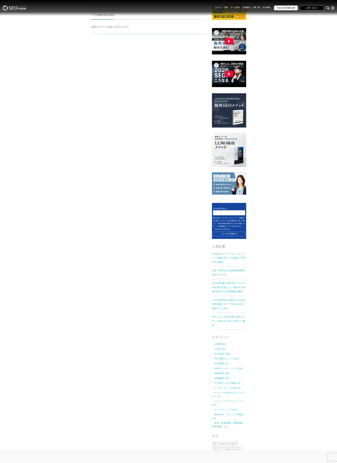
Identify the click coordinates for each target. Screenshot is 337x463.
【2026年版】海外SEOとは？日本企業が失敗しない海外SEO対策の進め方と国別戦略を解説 (229, 287)
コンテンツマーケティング (228, 401)
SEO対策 (219, 353)
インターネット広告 (225, 388)
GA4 (228, 449)
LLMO (217, 349)
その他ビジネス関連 (225, 383)
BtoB (223, 444)
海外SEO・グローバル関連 (228, 414)
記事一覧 (256, 7)
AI (215, 444)
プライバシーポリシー (222, 229)
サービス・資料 (221, 7)
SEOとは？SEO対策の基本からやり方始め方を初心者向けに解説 (229, 320)
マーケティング (222, 409)
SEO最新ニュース (224, 358)
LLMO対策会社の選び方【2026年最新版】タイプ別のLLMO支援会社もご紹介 (228, 304)
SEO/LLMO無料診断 (286, 8)
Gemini (237, 449)
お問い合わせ (312, 8)
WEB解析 (219, 378)
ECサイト (218, 449)
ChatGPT (233, 444)
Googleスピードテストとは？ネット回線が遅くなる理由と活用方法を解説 (229, 257)
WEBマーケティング (225, 368)
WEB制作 (219, 373)
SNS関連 (219, 363)
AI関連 (217, 344)
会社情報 (266, 7)
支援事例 (246, 7)
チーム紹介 (235, 7)
